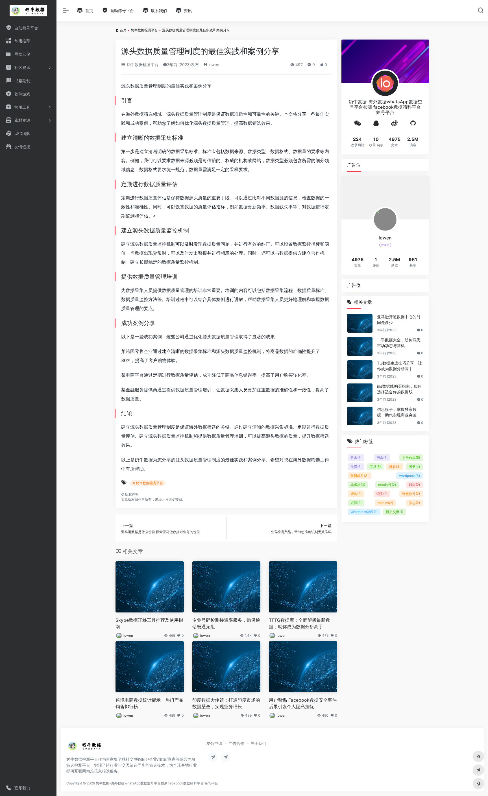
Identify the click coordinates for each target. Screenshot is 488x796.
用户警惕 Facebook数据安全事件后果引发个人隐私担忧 (303, 703)
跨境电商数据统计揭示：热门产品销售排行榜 (149, 703)
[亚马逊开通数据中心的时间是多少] (359, 323)
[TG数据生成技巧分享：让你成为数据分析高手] (359, 369)
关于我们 (258, 743)
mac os (385, 503)
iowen (213, 64)
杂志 (414, 503)
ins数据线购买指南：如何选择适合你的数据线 (399, 389)
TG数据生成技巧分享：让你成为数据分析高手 (399, 366)
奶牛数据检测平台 (144, 30)
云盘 (355, 457)
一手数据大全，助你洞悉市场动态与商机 (399, 342)
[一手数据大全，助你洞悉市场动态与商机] (359, 346)
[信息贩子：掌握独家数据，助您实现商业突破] (359, 416)
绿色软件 (411, 494)
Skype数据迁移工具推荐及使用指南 (149, 623)
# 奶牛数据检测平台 (148, 483)
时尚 (414, 485)
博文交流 (394, 512)
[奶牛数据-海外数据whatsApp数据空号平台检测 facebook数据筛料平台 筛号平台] (84, 748)
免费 (355, 466)
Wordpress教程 (364, 512)
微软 (394, 466)
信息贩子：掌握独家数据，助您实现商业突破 (397, 412)
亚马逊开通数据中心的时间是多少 (399, 319)
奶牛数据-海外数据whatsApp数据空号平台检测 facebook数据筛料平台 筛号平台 (157, 783)
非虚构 (357, 485)
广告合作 (236, 743)
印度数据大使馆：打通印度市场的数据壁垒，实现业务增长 (226, 703)
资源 (355, 503)
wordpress (409, 476)
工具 (375, 466)
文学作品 (411, 457)
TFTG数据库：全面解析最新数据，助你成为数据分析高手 (299, 623)
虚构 (355, 494)
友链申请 (214, 743)
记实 (381, 494)
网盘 (381, 457)
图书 (414, 466)
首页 (123, 30)
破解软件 (359, 476)
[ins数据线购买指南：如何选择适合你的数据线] (359, 392)
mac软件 (387, 485)
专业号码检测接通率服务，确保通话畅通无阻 (226, 623)
